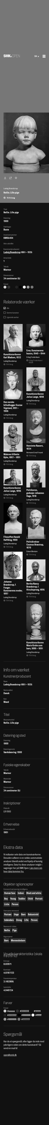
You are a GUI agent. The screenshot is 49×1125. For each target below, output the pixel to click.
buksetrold (33, 914)
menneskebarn (18, 940)
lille (26, 920)
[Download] (6, 178)
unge (16, 914)
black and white (33, 893)
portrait (38, 898)
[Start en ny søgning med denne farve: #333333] (8, 287)
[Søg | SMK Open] (12, 56)
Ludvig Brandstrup (12, 252)
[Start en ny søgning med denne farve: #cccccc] (5, 287)
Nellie (7, 930)
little (6, 904)
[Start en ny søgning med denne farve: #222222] (16, 287)
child (30, 898)
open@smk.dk (10, 1055)
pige (14, 930)
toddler (21, 898)
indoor (21, 893)
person (15, 904)
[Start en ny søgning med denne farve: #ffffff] (24, 287)
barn (23, 914)
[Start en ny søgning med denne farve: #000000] (20, 287)
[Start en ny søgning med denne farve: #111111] (12, 287)
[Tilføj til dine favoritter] (16, 178)
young (13, 898)
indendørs (9, 920)
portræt (7, 914)
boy (6, 898)
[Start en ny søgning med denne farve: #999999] (28, 287)
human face (9, 893)
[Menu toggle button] (44, 56)
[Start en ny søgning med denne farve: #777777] (32, 287)
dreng (19, 920)
